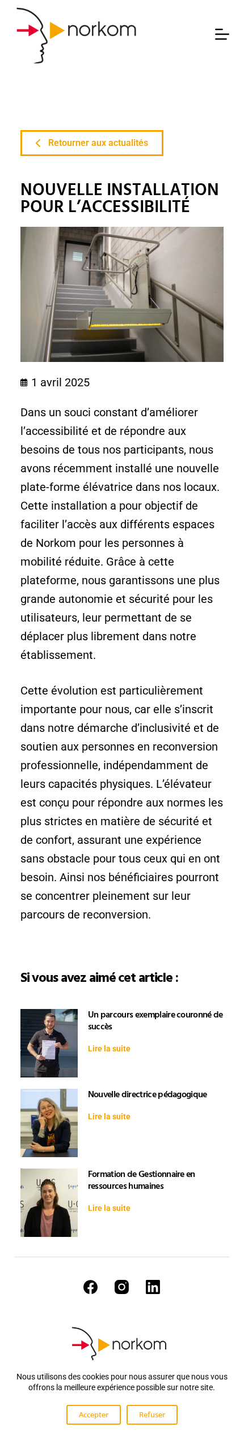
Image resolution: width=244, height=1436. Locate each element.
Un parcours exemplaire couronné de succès (155, 1020)
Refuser (152, 1414)
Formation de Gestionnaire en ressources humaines (141, 1180)
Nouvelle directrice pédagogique (147, 1094)
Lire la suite (109, 1048)
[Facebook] (90, 1287)
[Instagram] (122, 1287)
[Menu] (222, 34)
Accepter (93, 1414)
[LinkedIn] (153, 1287)
